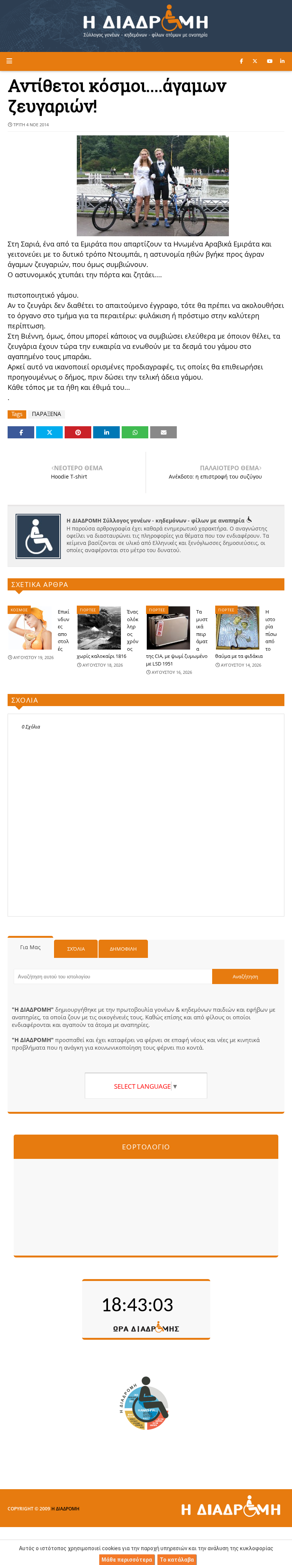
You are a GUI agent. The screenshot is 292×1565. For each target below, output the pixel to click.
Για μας (30, 947)
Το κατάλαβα (177, 1560)
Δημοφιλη (123, 948)
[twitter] (255, 61)
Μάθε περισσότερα (127, 1560)
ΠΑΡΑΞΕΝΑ (46, 414)
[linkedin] (282, 61)
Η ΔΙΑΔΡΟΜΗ (65, 1508)
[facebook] (241, 61)
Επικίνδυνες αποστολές (63, 630)
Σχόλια (76, 948)
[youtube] (270, 61)
